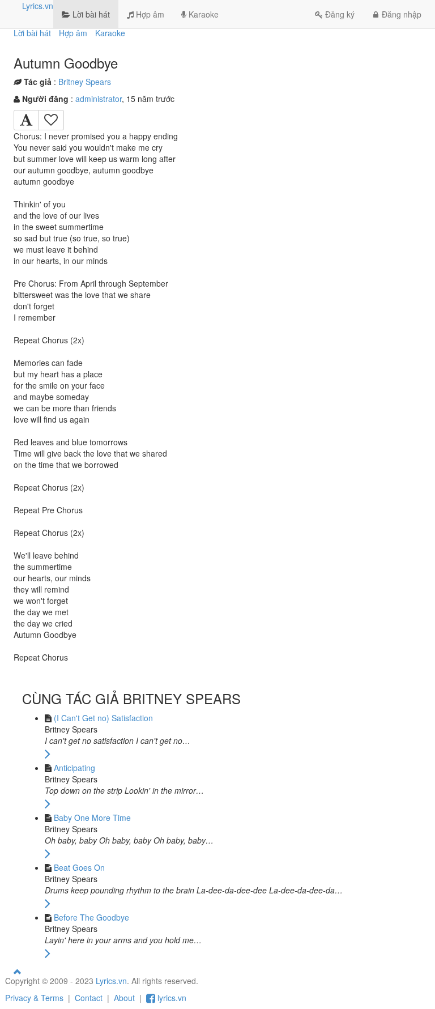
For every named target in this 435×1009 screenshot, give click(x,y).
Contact (89, 997)
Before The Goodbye (91, 917)
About (124, 997)
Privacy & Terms (34, 997)
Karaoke (202, 14)
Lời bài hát (90, 14)
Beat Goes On (79, 867)
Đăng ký (340, 14)
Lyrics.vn (37, 5)
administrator (98, 98)
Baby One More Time (92, 817)
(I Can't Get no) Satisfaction (103, 717)
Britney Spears (84, 81)
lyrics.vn (170, 997)
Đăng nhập (401, 14)
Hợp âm (149, 14)
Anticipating (74, 767)
